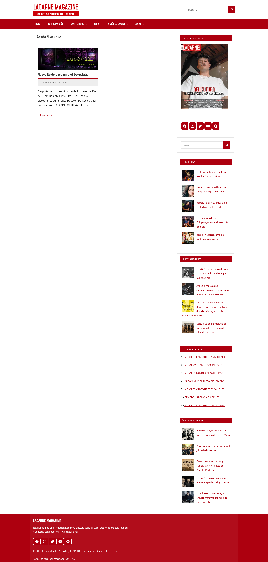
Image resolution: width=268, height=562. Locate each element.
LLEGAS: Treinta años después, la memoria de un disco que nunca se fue (213, 273)
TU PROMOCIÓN (56, 24)
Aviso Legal (65, 550)
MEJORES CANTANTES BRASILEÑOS (204, 405)
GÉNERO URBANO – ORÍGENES (201, 397)
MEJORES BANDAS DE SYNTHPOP (203, 372)
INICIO (37, 24)
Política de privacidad (44, 550)
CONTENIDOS (77, 24)
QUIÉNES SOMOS (116, 24)
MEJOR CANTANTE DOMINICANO (203, 364)
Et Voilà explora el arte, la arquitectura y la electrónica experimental (211, 497)
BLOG (96, 24)
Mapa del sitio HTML (108, 550)
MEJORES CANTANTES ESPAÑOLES (204, 389)
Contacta (39, 531)
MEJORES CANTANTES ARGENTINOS (205, 356)
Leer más (45, 114)
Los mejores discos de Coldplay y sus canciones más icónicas (212, 222)
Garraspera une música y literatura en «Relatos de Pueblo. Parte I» (209, 465)
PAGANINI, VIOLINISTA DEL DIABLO (204, 381)
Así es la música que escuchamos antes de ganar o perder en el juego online (212, 290)
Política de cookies (84, 550)
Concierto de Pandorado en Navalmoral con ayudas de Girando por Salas (211, 328)
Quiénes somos (70, 531)
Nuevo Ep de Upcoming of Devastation (64, 74)
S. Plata (67, 82)
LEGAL (138, 24)
